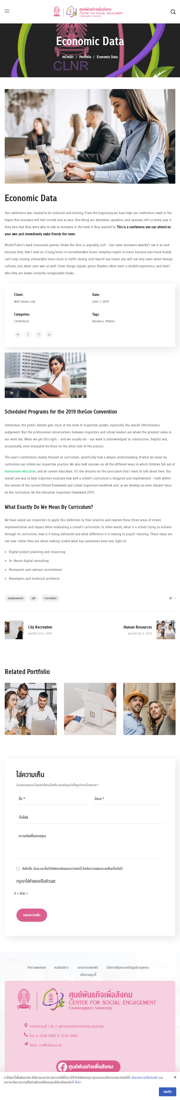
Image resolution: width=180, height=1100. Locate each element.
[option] (30, 712)
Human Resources (27, 716)
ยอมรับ (168, 1091)
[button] (173, 11)
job (34, 598)
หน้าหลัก (68, 56)
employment (15, 598)
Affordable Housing (87, 716)
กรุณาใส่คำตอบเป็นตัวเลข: (36, 881)
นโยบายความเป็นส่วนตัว (144, 1078)
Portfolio (85, 56)
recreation (50, 598)
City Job (143, 711)
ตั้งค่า (78, 1082)
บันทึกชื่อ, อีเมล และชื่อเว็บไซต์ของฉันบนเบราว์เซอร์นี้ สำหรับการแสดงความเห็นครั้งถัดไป (72, 868)
